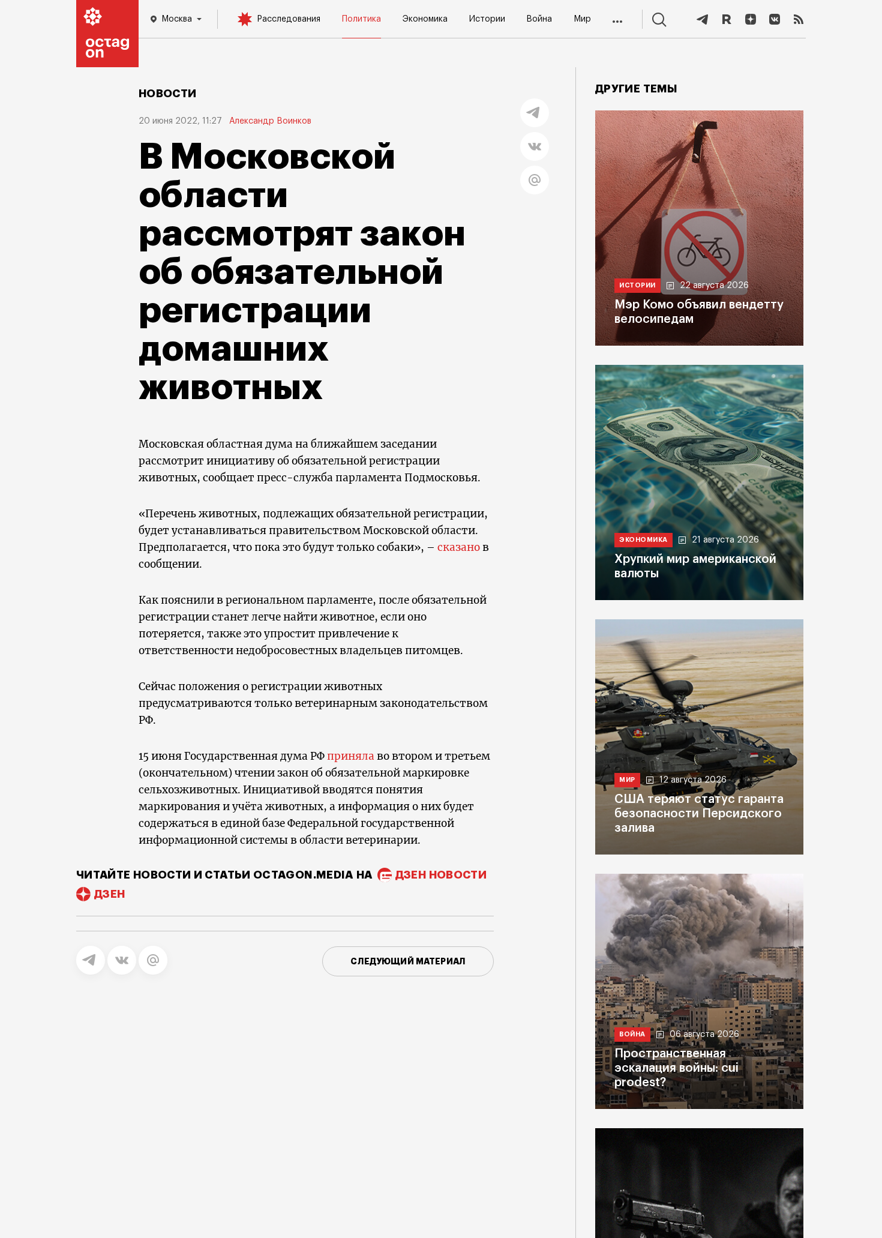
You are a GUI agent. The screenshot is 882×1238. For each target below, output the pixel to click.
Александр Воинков (270, 121)
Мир (582, 19)
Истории (487, 19)
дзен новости (441, 875)
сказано (458, 547)
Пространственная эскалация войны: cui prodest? (676, 1068)
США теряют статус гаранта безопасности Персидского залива (699, 813)
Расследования (288, 19)
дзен (109, 894)
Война (539, 19)
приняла (350, 756)
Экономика (425, 19)
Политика (361, 19)
